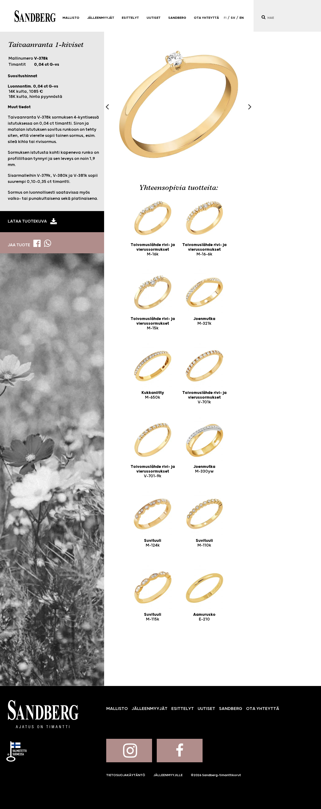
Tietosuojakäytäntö (125, 775)
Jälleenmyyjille (168, 775)
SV (233, 18)
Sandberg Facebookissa (180, 750)
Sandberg (35, 16)
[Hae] (263, 17)
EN (241, 18)
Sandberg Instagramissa (129, 750)
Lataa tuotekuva (27, 221)
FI (225, 18)
